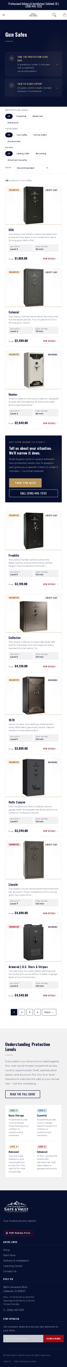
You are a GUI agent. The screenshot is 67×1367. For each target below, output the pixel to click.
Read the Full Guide (22, 1094)
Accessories (14, 141)
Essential (21, 116)
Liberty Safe (23, 153)
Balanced (38, 116)
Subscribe (53, 1338)
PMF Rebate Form (19, 1233)
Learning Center (13, 1266)
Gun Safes (22, 135)
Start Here (9, 1255)
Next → (49, 1012)
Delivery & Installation (16, 1260)
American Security (17, 160)
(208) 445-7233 (15, 1310)
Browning (41, 153)
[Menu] (3, 15)
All (9, 116)
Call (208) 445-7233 (33, 493)
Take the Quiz (25, 483)
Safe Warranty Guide (25, 1361)
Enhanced (13, 122)
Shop (6, 1249)
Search (7, 1361)
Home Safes (40, 135)
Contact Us (9, 1271)
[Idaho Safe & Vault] (16, 1207)
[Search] (54, 15)
